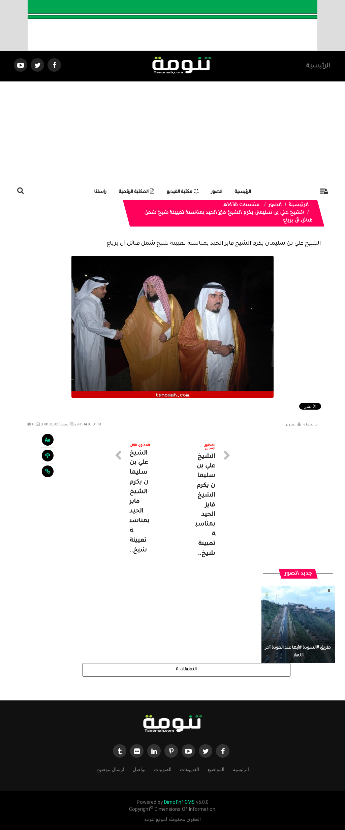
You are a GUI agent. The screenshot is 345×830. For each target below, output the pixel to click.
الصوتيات (162, 769)
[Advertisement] (172, 132)
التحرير (291, 425)
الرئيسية (318, 66)
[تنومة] (172, 724)
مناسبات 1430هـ (241, 205)
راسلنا (100, 192)
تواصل (139, 769)
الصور (216, 192)
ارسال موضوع (110, 769)
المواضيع (216, 769)
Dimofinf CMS (179, 802)
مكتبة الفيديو (180, 192)
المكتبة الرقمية (134, 192)
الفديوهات (189, 769)
